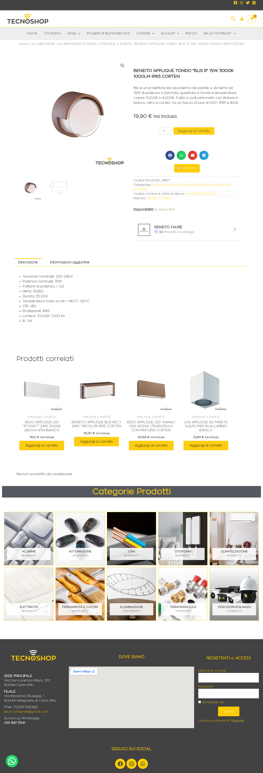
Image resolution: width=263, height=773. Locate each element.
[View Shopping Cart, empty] (252, 18)
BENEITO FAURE (159, 198)
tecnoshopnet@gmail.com (26, 711)
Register (238, 720)
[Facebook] (235, 3)
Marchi (191, 33)
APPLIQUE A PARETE (116, 43)
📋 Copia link (187, 168)
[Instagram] (254, 3)
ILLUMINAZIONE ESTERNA (77, 43)
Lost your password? (214, 720)
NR (215, 193)
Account (168, 33)
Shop (71, 33)
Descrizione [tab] (28, 262)
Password (205, 686)
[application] (78, 33)
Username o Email (212, 670)
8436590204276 (198, 193)
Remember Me (212, 702)
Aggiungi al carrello (194, 131)
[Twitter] (248, 3)
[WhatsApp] (241, 3)
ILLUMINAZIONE (43, 43)
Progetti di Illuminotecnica (108, 33)
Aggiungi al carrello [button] (41, 445)
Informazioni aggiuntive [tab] (70, 262)
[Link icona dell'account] (242, 19)
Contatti (143, 33)
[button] (233, 18)
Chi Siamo (52, 33)
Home (32, 33)
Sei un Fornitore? (217, 33)
